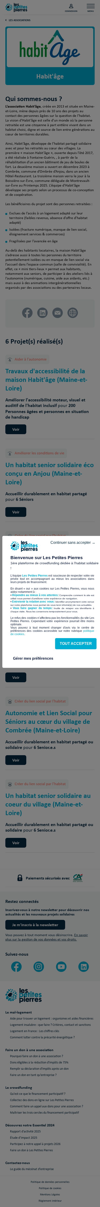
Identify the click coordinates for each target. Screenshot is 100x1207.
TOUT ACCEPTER (76, 644)
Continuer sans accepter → (72, 542)
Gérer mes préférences (33, 658)
